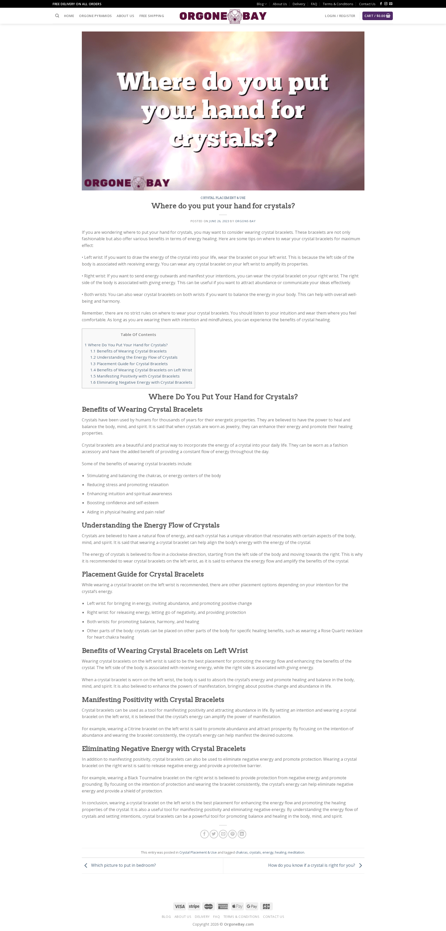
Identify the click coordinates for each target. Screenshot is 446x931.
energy (267, 852)
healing (280, 852)
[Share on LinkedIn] (242, 834)
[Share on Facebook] (204, 834)
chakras (242, 852)
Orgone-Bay (245, 221)
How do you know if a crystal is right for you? (312, 865)
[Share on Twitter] (214, 834)
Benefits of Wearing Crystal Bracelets (128, 351)
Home (69, 15)
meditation (296, 852)
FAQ (314, 4)
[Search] (57, 15)
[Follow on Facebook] (381, 4)
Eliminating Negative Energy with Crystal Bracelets (141, 382)
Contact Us (367, 4)
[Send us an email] (390, 4)
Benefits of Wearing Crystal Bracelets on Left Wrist (141, 369)
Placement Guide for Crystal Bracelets (129, 363)
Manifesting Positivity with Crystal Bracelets (135, 376)
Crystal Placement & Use (223, 198)
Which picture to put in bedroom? (123, 865)
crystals (255, 852)
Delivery (299, 4)
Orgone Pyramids (95, 15)
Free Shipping (151, 15)
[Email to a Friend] (223, 834)
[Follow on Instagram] (385, 4)
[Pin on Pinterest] (232, 834)
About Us (280, 4)
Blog (260, 4)
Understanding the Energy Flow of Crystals (134, 357)
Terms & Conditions (338, 4)
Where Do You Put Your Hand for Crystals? (126, 344)
